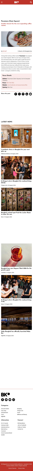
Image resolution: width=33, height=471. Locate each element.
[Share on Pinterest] (23, 94)
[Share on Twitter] (19, 94)
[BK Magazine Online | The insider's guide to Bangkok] (16, 2)
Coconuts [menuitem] (3, 431)
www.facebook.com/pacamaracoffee (17, 85)
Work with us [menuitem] (4, 429)
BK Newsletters (21, 423)
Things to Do (20, 410)
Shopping (19, 408)
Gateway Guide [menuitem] (4, 425)
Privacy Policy (21, 468)
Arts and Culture (5, 408)
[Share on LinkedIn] (26, 94)
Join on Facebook (22, 425)
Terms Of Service (12, 468)
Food (2, 414)
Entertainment (4, 412)
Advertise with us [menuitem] (5, 427)
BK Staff (5, 51)
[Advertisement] (16, 12)
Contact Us (20, 429)
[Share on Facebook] (15, 94)
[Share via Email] (30, 94)
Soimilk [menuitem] (3, 434)
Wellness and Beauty (22, 414)
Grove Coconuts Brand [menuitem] (6, 433)
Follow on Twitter (22, 427)
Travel (18, 412)
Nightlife (3, 416)
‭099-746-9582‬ (10, 82)
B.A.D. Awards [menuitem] (4, 423)
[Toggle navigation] (1, 2)
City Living (3, 410)
